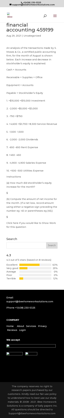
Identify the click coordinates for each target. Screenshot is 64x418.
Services (31, 326)
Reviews (12, 330)
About (20, 326)
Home (10, 326)
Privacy (42, 326)
